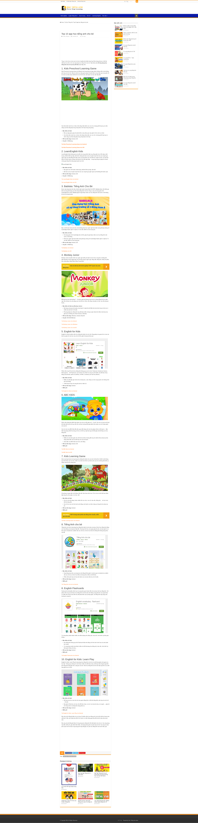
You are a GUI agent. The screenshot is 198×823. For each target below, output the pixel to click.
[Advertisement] (85, 27)
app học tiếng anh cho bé (70, 756)
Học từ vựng (82, 15)
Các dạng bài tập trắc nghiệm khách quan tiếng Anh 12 (101, 801)
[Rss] (124, 1)
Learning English (96, 15)
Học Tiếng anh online (133, 820)
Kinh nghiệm (64, 15)
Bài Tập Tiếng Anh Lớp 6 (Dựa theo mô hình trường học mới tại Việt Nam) (101, 774)
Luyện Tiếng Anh (73, 15)
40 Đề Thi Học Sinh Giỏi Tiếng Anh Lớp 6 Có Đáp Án (85, 801)
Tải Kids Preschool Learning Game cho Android (74, 144)
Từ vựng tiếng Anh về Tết (129, 51)
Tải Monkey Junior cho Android (69, 321)
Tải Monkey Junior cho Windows (69, 324)
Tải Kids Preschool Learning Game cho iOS (72, 147)
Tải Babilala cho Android (67, 247)
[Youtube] (127, 1)
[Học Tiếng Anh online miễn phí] (72, 8)
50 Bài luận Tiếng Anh (71, 1)
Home (62, 22)
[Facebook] (126, 1)
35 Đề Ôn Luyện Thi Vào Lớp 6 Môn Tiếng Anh (68, 801)
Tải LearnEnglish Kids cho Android (69, 179)
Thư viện (104, 15)
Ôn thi (88, 15)
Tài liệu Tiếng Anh (69, 22)
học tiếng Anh (82, 62)
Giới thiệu (63, 1)
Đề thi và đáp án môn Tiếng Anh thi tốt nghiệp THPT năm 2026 (129, 27)
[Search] (137, 1)
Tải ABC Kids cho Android (67, 449)
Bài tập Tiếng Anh (81, 1)
